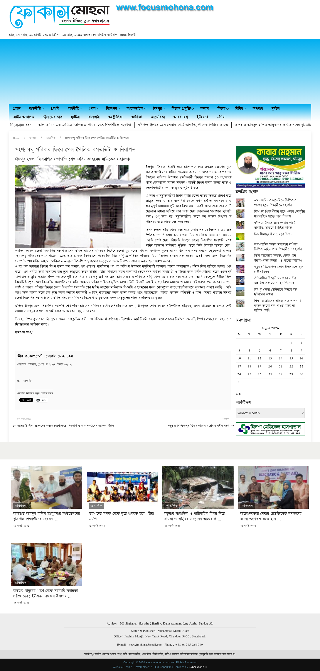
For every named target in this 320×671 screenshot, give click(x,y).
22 (291, 366)
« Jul (239, 393)
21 (281, 366)
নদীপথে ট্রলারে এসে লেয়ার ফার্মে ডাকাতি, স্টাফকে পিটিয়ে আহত (167, 125)
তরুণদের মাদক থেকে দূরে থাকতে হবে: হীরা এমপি (121, 516)
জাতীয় (32, 138)
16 (301, 358)
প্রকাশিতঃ (44, 364)
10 (239, 358)
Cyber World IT (198, 667)
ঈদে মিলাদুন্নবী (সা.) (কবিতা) (272, 234)
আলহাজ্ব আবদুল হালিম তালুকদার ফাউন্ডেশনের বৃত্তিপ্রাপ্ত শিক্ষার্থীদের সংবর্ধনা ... (46, 516)
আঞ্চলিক (50, 138)
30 (301, 374)
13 (270, 358)
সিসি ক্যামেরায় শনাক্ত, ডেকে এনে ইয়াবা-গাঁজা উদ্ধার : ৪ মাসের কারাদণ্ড (278, 258)
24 (239, 374)
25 (249, 374)
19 (259, 366)
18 (249, 366)
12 (259, 358)
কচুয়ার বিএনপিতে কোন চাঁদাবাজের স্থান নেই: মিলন (278, 269)
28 (281, 374)
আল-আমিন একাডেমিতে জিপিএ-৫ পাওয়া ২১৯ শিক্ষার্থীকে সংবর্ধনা (68, 125)
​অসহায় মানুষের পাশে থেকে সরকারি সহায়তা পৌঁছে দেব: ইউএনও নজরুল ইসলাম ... (45, 593)
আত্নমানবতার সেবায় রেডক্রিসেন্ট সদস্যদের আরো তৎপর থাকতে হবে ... (271, 516)
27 (270, 374)
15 (291, 358)
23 (301, 366)
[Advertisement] (160, 71)
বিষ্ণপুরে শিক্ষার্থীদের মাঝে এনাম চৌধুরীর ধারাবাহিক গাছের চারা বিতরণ (279, 214)
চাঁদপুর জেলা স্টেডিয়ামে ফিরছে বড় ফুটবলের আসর (275, 292)
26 (259, 374)
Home (16, 138)
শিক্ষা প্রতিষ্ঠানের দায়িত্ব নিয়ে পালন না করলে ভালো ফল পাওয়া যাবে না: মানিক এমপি (277, 305)
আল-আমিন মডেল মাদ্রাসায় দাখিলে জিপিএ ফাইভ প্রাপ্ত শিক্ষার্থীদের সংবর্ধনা (278, 247)
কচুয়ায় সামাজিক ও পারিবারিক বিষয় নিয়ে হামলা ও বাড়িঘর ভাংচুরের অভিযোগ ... (194, 516)
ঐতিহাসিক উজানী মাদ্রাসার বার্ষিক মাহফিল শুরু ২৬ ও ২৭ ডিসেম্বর (275, 281)
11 (249, 358)
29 (291, 374)
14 (281, 358)
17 (239, 366)
